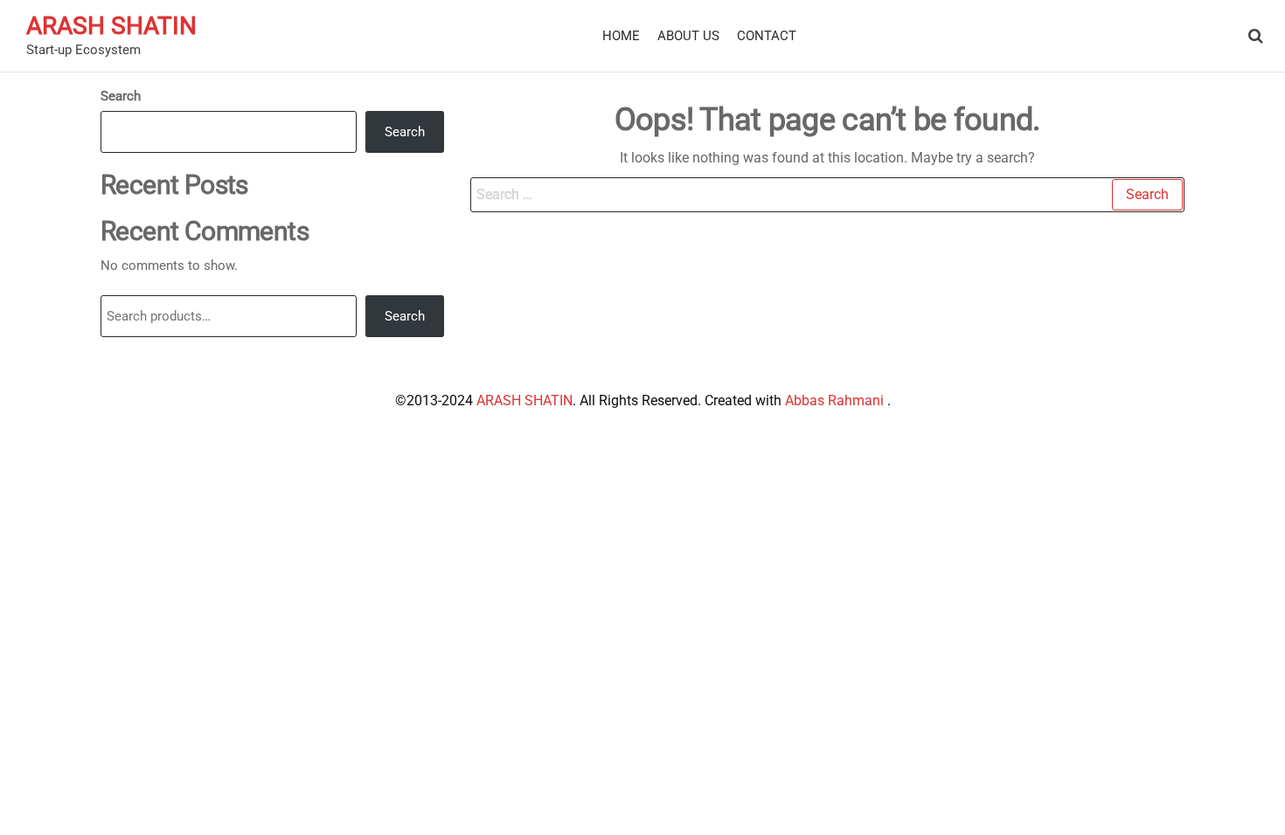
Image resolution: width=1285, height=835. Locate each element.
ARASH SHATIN (111, 25)
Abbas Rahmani (836, 400)
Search (121, 96)
